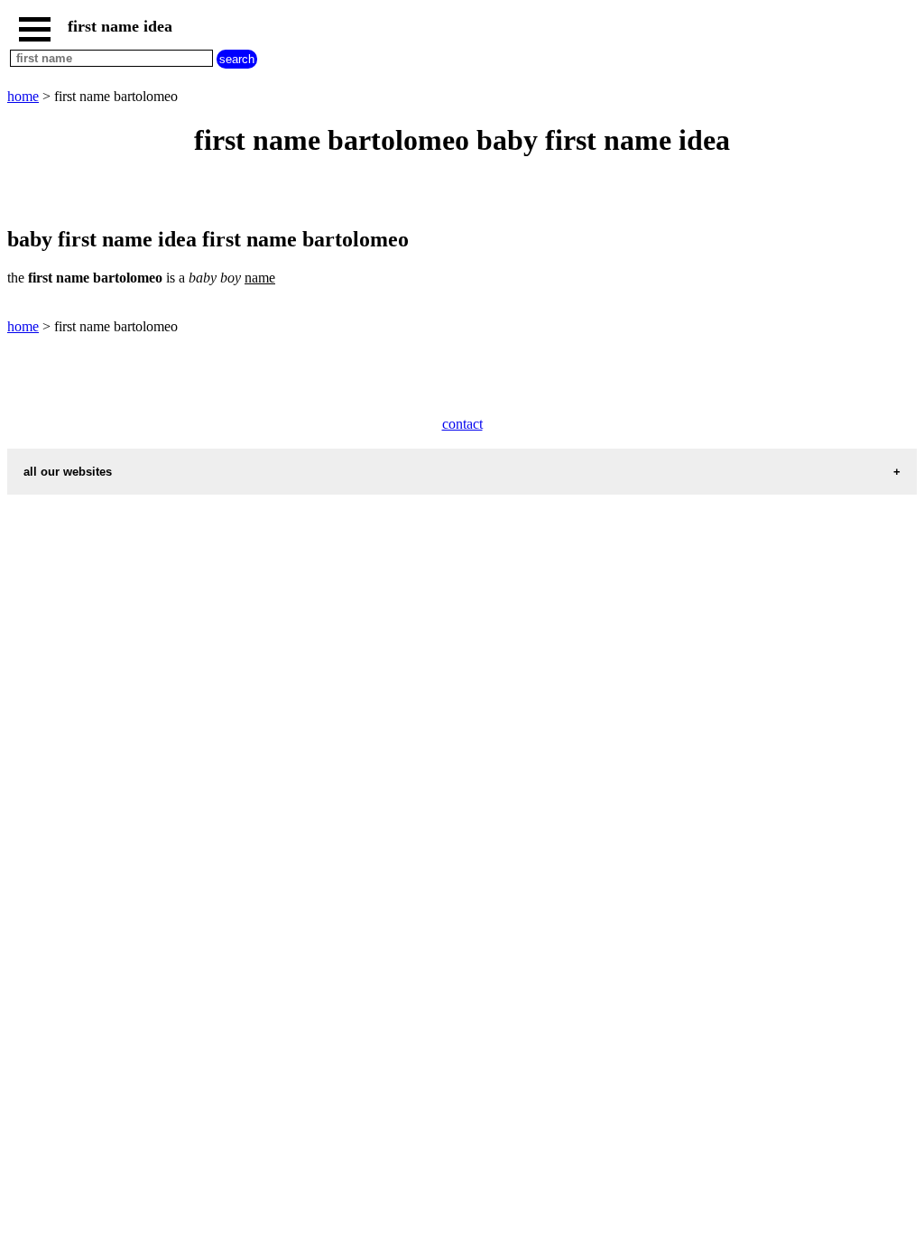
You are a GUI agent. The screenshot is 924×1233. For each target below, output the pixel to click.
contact (462, 423)
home (23, 96)
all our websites (67, 471)
